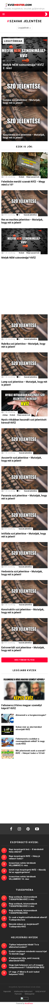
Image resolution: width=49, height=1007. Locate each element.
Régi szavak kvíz (32, 177)
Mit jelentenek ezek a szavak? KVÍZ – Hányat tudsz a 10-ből (30, 751)
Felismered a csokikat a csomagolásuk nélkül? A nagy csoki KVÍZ (30, 741)
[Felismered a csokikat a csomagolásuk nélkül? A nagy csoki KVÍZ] (7, 742)
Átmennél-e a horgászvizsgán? (31, 715)
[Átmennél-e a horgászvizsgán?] (7, 718)
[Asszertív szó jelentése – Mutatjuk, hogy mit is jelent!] (24, 441)
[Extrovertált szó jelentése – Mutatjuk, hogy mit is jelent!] (24, 631)
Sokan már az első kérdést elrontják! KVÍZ (29, 728)
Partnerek (18, 994)
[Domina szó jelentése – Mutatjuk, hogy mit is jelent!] (24, 89)
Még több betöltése (24, 660)
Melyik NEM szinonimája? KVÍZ (18, 257)
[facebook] (11, 829)
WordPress (29, 1003)
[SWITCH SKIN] (46, 14)
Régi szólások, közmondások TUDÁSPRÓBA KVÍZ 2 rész (23, 904)
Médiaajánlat (29, 994)
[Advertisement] (24, 287)
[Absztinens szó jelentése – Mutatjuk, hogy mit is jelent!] (24, 123)
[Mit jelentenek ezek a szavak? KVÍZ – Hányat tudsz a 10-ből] (7, 754)
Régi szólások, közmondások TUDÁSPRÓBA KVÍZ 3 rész (23, 898)
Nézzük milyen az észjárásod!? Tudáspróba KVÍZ (24, 925)
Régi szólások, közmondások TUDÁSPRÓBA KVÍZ (23, 911)
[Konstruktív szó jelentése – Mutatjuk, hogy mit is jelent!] (24, 593)
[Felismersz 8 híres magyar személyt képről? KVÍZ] (24, 689)
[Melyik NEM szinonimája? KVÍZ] (24, 241)
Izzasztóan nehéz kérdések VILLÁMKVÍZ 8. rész (22, 864)
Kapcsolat (7, 991)
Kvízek (21, 177)
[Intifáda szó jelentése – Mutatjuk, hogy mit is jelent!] (24, 517)
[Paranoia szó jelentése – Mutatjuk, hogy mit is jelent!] (24, 479)
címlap (5, 415)
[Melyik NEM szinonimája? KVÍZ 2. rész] (24, 54)
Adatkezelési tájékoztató (23, 991)
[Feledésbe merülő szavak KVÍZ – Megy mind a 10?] (24, 165)
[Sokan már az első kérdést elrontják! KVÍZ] (7, 730)
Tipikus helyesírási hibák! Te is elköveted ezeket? (24, 945)
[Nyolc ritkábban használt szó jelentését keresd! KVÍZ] (24, 403)
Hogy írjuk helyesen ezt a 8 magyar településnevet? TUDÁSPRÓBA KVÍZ (26, 966)
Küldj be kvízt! (41, 991)
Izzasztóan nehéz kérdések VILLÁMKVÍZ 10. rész (22, 877)
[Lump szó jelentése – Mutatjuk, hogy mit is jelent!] (24, 365)
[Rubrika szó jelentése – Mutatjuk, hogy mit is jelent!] (24, 327)
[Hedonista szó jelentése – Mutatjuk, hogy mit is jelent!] (24, 555)
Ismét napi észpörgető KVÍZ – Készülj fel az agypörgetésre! (27, 871)
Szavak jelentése (30, 215)
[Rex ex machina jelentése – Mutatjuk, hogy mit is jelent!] (24, 203)
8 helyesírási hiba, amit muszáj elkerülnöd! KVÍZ (24, 959)
